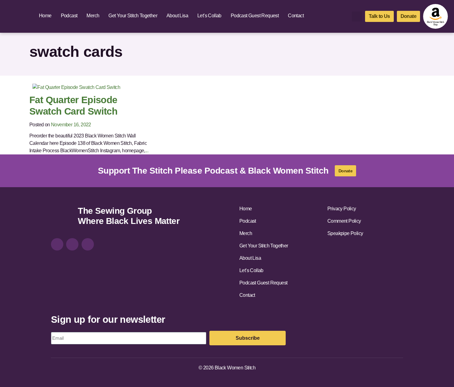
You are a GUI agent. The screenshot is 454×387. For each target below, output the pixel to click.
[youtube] (88, 244)
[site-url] (62, 216)
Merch (92, 15)
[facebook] (72, 244)
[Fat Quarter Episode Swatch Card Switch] (76, 87)
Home (45, 15)
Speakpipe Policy (345, 233)
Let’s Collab (209, 15)
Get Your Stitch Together (132, 15)
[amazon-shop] (435, 16)
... (146, 150)
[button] (357, 16)
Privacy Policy (341, 208)
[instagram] (57, 244)
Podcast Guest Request (255, 15)
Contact (296, 15)
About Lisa (177, 15)
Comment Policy (344, 221)
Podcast (69, 15)
